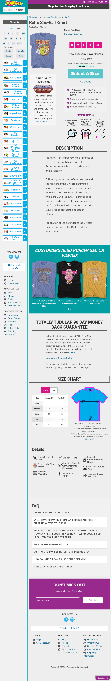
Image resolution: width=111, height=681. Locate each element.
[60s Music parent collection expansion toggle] (25, 231)
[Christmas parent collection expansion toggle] (25, 204)
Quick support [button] (103, 678)
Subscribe (93, 600)
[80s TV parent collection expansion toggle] (25, 99)
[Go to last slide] (33, 286)
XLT (4, 43)
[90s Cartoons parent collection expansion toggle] (25, 162)
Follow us (14, 251)
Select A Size (85, 73)
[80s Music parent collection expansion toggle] (25, 78)
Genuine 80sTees (95, 646)
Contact (11, 299)
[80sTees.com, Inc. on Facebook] (11, 256)
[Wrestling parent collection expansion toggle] (25, 127)
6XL (20, 38)
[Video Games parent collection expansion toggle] (25, 106)
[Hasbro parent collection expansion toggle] (25, 211)
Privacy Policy (14, 302)
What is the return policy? (51, 544)
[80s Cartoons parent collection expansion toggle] (25, 70)
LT (24, 38)
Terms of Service (16, 305)
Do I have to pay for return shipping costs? (61, 552)
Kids (21, 55)
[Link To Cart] (105, 1)
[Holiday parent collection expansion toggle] (25, 190)
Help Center (13, 315)
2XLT (8, 43)
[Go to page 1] (68, 309)
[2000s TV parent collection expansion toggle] (25, 176)
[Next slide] (105, 286)
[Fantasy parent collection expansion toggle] (25, 120)
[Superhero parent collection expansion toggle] (25, 113)
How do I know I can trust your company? (60, 559)
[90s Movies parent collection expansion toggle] (25, 134)
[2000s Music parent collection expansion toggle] (25, 238)
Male (8, 50)
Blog (10, 292)
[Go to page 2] (70, 309)
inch (45, 390)
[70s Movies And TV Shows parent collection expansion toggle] (25, 148)
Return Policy (14, 328)
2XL (23, 33)
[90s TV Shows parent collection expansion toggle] (25, 155)
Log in (11, 280)
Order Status (14, 318)
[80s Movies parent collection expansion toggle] (25, 63)
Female (20, 50)
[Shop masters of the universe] (43, 93)
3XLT (13, 43)
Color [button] (18, 28)
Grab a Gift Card (69, 628)
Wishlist (99, 1)
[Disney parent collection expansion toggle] (25, 197)
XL (17, 33)
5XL (16, 38)
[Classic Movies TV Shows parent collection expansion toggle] (25, 183)
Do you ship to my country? (51, 512)
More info (72, 352)
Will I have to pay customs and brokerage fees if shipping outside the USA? (65, 522)
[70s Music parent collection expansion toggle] (25, 224)
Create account (15, 283)
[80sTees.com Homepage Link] (14, 6)
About (11, 295)
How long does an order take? (53, 566)
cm (54, 390)
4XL (11, 38)
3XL (5, 38)
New (8, 55)
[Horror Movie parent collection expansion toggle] (25, 141)
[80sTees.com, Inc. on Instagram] (17, 256)
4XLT (19, 43)
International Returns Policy (59, 358)
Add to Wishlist (85, 82)
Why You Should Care (43, 121)
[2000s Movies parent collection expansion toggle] (25, 169)
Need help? (89, 439)
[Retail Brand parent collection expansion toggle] (25, 85)
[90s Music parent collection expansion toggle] (25, 217)
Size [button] (11, 28)
